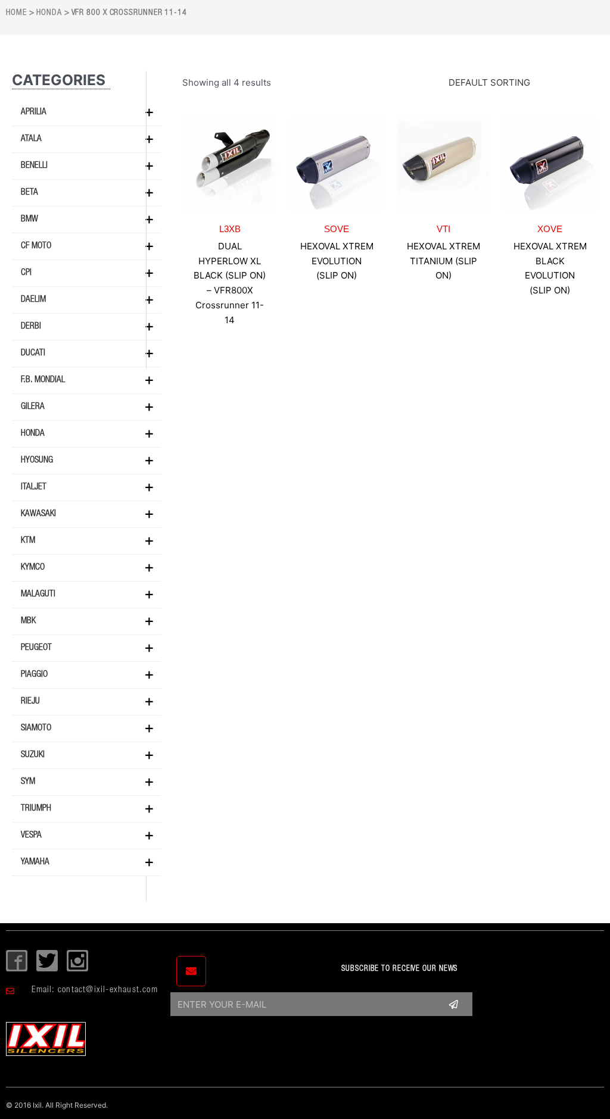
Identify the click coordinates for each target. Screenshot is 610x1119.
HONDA (49, 13)
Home (16, 13)
